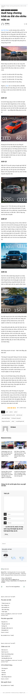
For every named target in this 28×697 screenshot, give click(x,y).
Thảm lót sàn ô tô (6, 603)
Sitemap (4, 672)
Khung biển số (5, 630)
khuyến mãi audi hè (6, 421)
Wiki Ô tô (4, 674)
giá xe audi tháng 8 (6, 418)
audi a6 (10, 411)
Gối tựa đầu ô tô (5, 607)
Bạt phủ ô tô (4, 621)
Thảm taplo (4, 611)
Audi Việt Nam (5, 30)
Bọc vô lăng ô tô (5, 605)
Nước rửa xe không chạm (8, 654)
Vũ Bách (7, 23)
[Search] (25, 2)
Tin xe (7, 5)
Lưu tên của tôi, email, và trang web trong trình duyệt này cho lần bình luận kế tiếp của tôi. (13, 529)
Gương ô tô (4, 626)
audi (7, 411)
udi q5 (13, 421)
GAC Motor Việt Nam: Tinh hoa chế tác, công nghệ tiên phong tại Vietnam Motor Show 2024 (20, 454)
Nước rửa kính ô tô (6, 656)
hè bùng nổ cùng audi (15, 418)
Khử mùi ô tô (5, 649)
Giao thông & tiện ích (6, 676)
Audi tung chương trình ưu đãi (8, 415)
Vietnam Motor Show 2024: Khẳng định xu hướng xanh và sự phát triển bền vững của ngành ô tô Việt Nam (7, 474)
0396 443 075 (8, 578)
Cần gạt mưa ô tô (6, 624)
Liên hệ (3, 670)
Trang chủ (3, 5)
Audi (7, 85)
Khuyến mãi (7, 10)
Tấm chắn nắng (5, 609)
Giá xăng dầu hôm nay (7, 658)
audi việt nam (19, 415)
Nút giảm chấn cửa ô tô (7, 628)
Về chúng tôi (5, 668)
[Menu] (2, 2)
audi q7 (15, 411)
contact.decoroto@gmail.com (12, 579)
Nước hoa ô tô (5, 652)
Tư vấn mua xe (14, 10)
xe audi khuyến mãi (20, 421)
